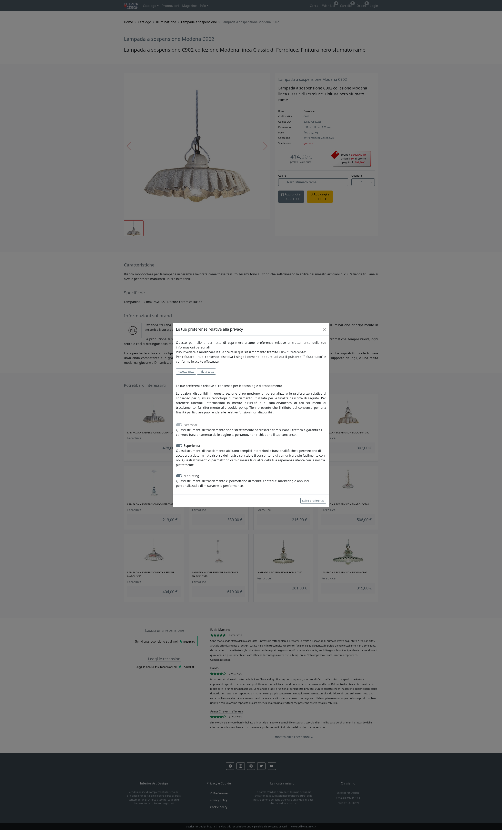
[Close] (324, 329)
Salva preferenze (313, 501)
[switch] (179, 445)
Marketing (191, 476)
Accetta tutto (186, 371)
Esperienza (192, 445)
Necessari (191, 425)
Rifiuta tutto (206, 371)
